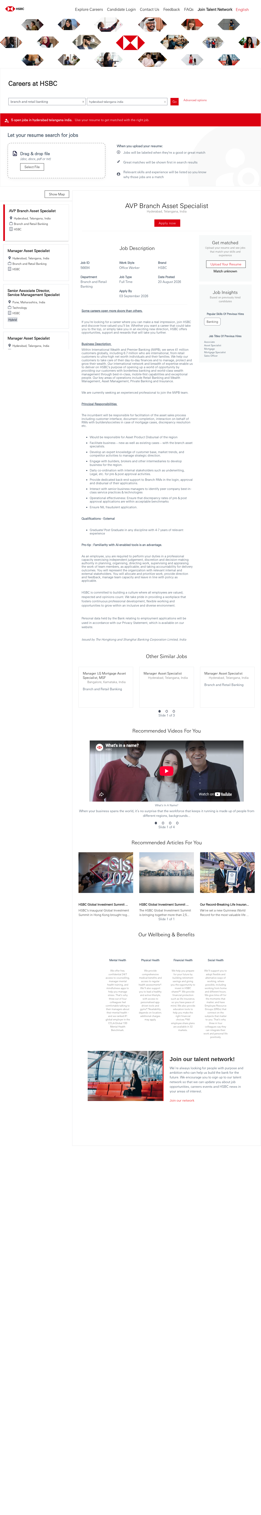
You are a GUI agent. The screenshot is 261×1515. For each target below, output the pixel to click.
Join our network (182, 1100)
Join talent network (215, 9)
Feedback (171, 9)
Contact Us (149, 9)
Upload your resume (225, 264)
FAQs (189, 9)
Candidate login (121, 9)
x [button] (83, 101)
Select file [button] (32, 167)
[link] (37, 211)
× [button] (165, 101)
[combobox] (43, 101)
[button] (246, 9)
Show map (57, 194)
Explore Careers (89, 9)
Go (175, 101)
